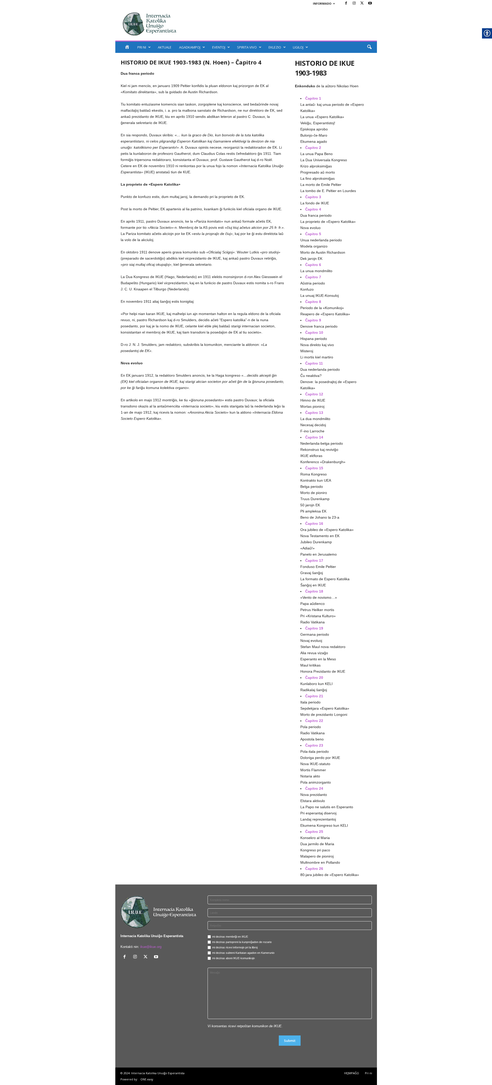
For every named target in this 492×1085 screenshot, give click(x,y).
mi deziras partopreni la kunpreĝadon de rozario (242, 942)
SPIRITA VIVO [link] (247, 47)
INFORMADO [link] (322, 3)
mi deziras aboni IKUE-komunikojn (233, 958)
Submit (289, 1040)
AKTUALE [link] (164, 47)
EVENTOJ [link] (218, 47)
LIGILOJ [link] (298, 47)
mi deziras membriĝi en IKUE (230, 936)
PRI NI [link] (141, 47)
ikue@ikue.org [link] (150, 947)
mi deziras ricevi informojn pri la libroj (235, 947)
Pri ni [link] (368, 1073)
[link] (346, 3)
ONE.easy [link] (146, 1079)
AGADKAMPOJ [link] (189, 47)
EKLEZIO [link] (275, 47)
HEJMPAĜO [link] (351, 1073)
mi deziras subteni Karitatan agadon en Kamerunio (243, 952)
